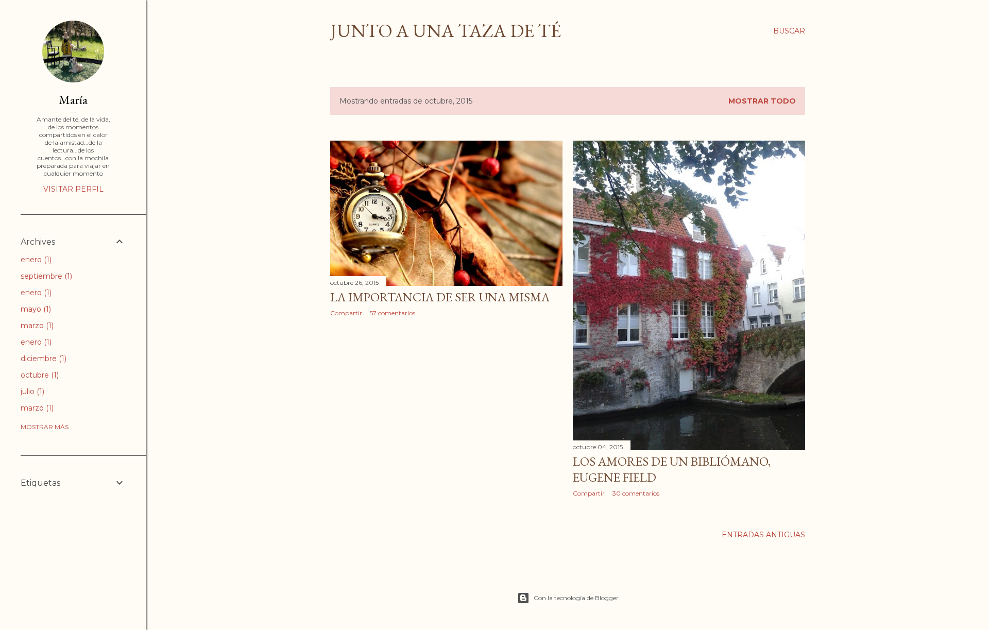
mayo (35, 309)
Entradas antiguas (763, 534)
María (73, 100)
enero (35, 259)
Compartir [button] (346, 313)
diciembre (42, 358)
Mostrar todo (762, 101)
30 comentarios (635, 493)
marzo (36, 325)
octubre (39, 375)
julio (31, 391)
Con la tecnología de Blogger (576, 598)
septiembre (45, 276)
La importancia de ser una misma (440, 297)
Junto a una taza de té (445, 31)
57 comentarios (392, 313)
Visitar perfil (73, 189)
